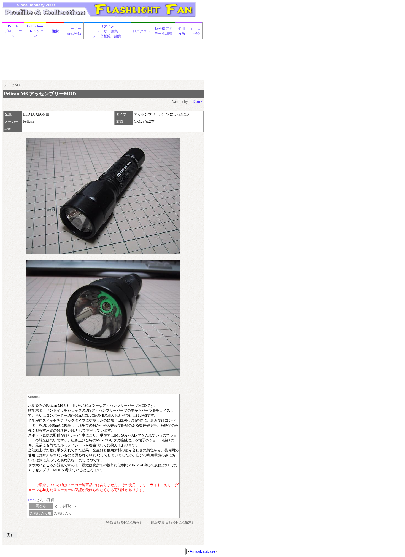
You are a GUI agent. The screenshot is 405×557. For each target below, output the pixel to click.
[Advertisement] (102, 53)
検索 (55, 31)
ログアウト (141, 31)
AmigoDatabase (202, 551)
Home (195, 31)
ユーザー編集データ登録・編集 (107, 31)
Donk (32, 500)
